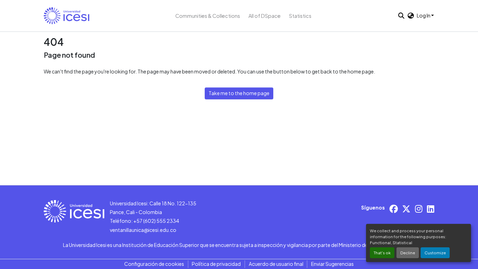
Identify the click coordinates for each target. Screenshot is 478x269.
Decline (407, 252)
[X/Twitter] (406, 208)
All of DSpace (264, 15)
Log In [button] (424, 15)
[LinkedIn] (430, 208)
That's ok (382, 252)
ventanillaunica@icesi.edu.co (143, 230)
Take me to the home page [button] (239, 93)
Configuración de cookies (154, 264)
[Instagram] (418, 208)
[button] (66, 15)
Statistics (300, 15)
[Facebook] (393, 208)
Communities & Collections (207, 15)
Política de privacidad (216, 264)
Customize (435, 252)
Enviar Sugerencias (332, 264)
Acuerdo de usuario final (276, 264)
